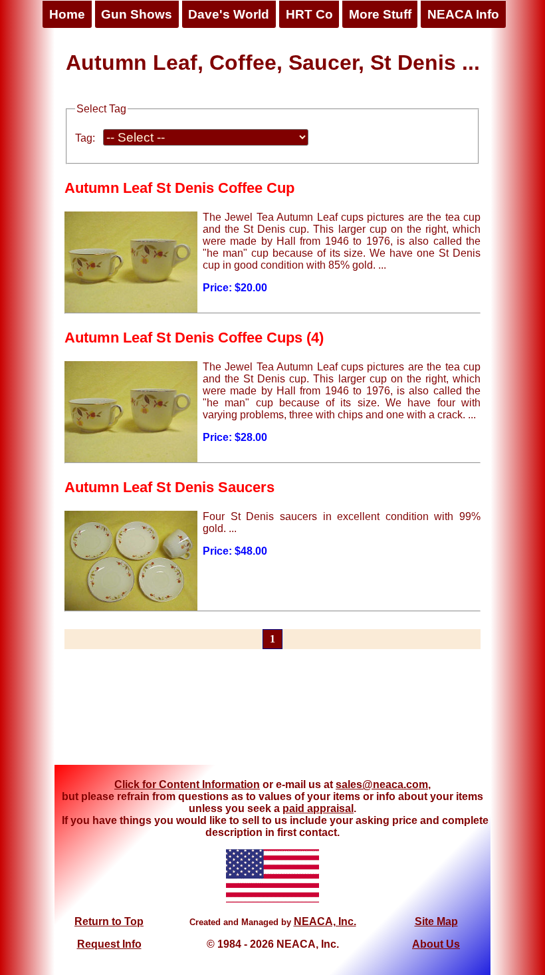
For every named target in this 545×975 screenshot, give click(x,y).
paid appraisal (318, 808)
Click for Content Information (187, 784)
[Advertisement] (272, 715)
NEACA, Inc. (325, 921)
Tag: (85, 138)
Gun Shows (136, 14)
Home (67, 14)
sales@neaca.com (382, 784)
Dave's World (228, 14)
